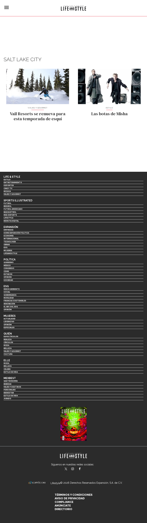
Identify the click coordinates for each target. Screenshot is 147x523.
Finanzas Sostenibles (15, 301)
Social (7, 292)
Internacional (11, 239)
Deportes (9, 185)
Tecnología (10, 242)
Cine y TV (8, 188)
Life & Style (12, 176)
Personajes (10, 390)
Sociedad (8, 280)
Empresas (8, 230)
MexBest (10, 378)
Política (9, 259)
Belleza (7, 348)
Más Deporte (10, 215)
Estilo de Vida (11, 396)
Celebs (7, 369)
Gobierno (8, 262)
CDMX (6, 271)
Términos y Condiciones (74, 494)
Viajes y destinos (12, 387)
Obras (7, 245)
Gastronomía (11, 381)
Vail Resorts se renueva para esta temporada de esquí (37, 116)
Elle (7, 360)
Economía (8, 236)
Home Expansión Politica (16, 233)
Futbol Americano (13, 209)
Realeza (7, 339)
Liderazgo (9, 322)
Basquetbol (10, 212)
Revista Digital (11, 221)
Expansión (11, 227)
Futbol (7, 203)
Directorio (63, 509)
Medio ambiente (12, 289)
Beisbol (7, 206)
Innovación (9, 304)
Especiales (9, 327)
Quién (8, 333)
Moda (6, 345)
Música (7, 191)
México (7, 265)
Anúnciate (63, 505)
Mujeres (8, 250)
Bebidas (7, 384)
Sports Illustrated (18, 200)
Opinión (8, 277)
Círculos (8, 342)
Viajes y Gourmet (38, 108)
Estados (8, 274)
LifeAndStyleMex (83, 469)
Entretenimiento (13, 182)
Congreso (9, 268)
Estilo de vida (11, 372)
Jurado (7, 399)
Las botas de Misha (109, 114)
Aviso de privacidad (70, 498)
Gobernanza (10, 295)
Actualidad (9, 319)
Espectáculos (11, 336)
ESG (5, 247)
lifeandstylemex (76, 469)
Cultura (8, 354)
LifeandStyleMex (66, 469)
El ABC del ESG (11, 307)
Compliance (64, 502)
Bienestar (9, 393)
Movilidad (9, 298)
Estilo (109, 108)
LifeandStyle (10, 253)
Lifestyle (8, 218)
